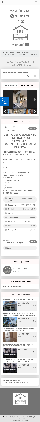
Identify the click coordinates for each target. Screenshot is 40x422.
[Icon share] (17, 21)
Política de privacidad (20, 418)
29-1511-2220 (22, 10)
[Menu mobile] (2, 2)
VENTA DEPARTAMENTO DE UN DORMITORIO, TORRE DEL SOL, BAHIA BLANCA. (19, 329)
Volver (35, 54)
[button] (34, 100)
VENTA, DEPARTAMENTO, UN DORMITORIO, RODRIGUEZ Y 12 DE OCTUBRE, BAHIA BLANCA (19, 314)
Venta (12, 52)
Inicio (6, 52)
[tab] (10, 85)
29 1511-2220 (17, 271)
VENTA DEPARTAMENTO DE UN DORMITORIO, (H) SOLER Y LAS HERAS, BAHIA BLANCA (19, 345)
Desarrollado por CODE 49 (20, 420)
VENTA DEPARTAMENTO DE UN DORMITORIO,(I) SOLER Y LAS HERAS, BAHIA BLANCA (19, 360)
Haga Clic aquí (8, 382)
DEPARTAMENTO (10, 54)
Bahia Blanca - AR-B (22, 52)
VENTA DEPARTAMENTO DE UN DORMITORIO (18, 299)
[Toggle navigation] (36, 2)
